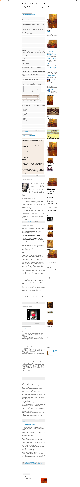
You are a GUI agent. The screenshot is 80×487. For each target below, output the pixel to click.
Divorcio (27, 463)
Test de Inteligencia (53, 89)
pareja (31, 463)
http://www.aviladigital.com (27, 173)
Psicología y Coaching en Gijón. (33, 3)
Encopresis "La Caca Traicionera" (51, 75)
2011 (48, 277)
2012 (48, 278)
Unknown (49, 31)
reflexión (41, 463)
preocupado (33, 463)
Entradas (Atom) (27, 468)
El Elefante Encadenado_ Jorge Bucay (30, 180)
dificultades (26, 222)
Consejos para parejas (26, 328)
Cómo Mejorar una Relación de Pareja (30, 307)
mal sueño (40, 105)
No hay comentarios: (32, 130)
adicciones (26, 303)
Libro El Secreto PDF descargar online (51, 51)
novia (28, 463)
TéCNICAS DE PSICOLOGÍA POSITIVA (51, 54)
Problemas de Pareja (26, 382)
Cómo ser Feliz (26, 176)
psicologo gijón (38, 463)
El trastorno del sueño (53, 79)
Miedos (28, 222)
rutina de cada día (28, 32)
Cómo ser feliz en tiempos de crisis (29, 135)
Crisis (28, 176)
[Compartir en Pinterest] (38, 130)
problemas (33, 303)
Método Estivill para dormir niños (28, 14)
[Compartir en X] (36, 130)
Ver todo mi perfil (48, 32)
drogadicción (28, 303)
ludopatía (31, 303)
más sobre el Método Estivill (36, 125)
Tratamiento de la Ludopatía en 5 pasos (30, 226)
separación (23, 421)
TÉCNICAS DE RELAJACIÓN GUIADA (51, 67)
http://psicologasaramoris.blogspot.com (55, 351)
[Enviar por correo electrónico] (35, 130)
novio (29, 463)
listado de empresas (49, 319)
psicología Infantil (26, 131)
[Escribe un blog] (35, 130)
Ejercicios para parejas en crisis (28, 424)
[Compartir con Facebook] (37, 130)
